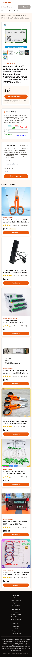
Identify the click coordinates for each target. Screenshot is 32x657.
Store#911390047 (7, 469)
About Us (16, 626)
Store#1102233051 (8, 419)
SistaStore (6, 2)
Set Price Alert (17, 176)
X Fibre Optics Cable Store (10, 318)
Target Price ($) (8, 168)
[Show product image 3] (16, 52)
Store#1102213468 (8, 570)
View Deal (15, 232)
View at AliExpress (14, 97)
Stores (3, 11)
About (16, 11)
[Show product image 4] (21, 52)
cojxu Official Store (19, 15)
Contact (16, 628)
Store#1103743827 (8, 519)
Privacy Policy (16, 631)
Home (3, 15)
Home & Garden (16, 617)
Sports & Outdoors (16, 619)
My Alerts (10, 11)
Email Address (8, 161)
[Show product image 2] (10, 52)
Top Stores (16, 603)
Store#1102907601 (8, 268)
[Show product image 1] (5, 52)
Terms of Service (16, 633)
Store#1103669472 (8, 217)
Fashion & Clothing (16, 614)
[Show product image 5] (26, 52)
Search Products (16, 600)
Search (25, 7)
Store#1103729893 (8, 368)
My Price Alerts (16, 605)
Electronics (16, 612)
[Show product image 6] (5, 57)
